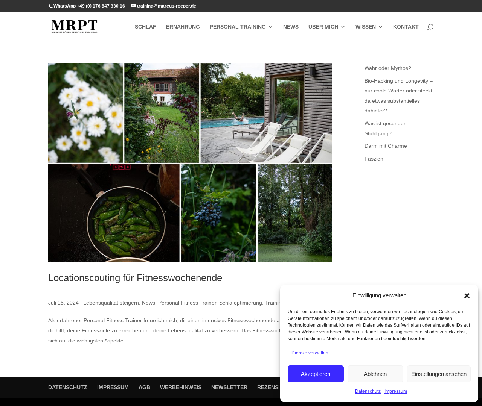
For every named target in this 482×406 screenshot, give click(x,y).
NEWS (291, 27)
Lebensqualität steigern (111, 303)
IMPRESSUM (113, 387)
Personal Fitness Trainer (187, 303)
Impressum (395, 391)
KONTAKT (406, 27)
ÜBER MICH (323, 27)
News (148, 303)
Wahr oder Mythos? (388, 68)
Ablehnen (375, 374)
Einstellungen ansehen (439, 374)
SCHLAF (145, 27)
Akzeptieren (315, 374)
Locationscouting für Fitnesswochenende (135, 277)
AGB (144, 387)
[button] (467, 296)
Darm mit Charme (386, 146)
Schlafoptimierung (240, 303)
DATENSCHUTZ (67, 387)
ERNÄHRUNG (183, 27)
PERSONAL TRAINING (238, 27)
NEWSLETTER (229, 387)
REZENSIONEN (276, 387)
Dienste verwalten (309, 353)
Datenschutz (368, 391)
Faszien (374, 159)
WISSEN (365, 27)
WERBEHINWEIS (180, 387)
